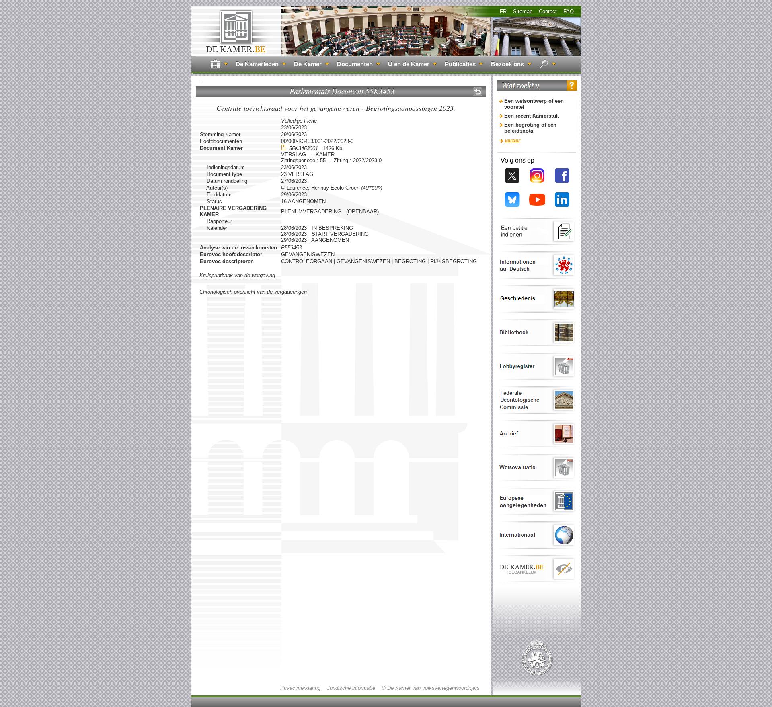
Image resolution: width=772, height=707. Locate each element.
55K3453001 (303, 148)
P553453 (291, 248)
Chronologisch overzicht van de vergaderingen (253, 292)
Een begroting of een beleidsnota (530, 128)
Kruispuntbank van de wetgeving (237, 275)
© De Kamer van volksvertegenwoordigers (431, 688)
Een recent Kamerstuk (531, 116)
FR (503, 11)
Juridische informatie (351, 688)
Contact (548, 11)
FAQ (568, 11)
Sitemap (522, 11)
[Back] (477, 91)
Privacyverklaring (300, 688)
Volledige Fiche (299, 121)
